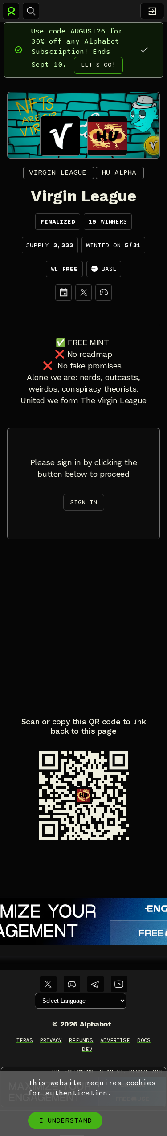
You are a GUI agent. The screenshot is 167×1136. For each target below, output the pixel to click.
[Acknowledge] (144, 49)
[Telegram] (95, 984)
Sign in (83, 502)
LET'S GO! (98, 65)
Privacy (51, 1040)
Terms (24, 1040)
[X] (83, 292)
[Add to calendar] (63, 292)
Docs (144, 1040)
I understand (65, 1120)
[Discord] (103, 292)
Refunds (81, 1040)
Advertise (115, 1040)
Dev (87, 1049)
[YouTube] (119, 984)
